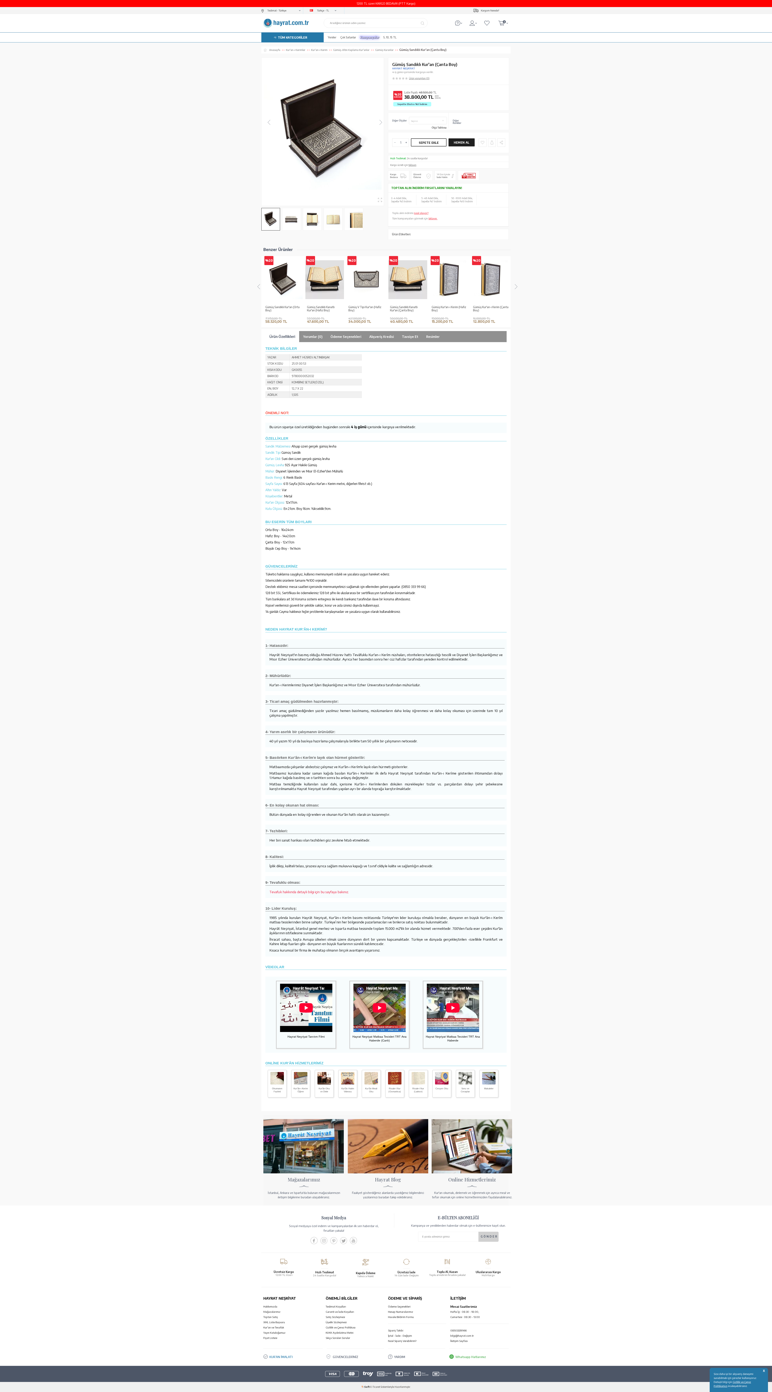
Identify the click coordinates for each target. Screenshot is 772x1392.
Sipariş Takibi (395, 1330)
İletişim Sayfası (459, 1341)
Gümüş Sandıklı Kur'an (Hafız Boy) (490, 309)
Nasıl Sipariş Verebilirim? (402, 1341)
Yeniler (332, 37)
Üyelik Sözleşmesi (336, 1322)
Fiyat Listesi (270, 1338)
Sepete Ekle (429, 142)
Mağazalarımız (271, 1311)
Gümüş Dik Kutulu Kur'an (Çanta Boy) (322, 309)
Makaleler (489, 1088)
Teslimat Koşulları (336, 1306)
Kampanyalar (369, 37)
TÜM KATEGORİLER (292, 37)
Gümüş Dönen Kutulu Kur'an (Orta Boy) (449, 309)
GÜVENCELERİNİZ (345, 1357)
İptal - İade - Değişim (400, 1335)
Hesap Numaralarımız (400, 1311)
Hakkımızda (270, 1306)
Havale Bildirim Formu (401, 1317)
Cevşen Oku (441, 1088)
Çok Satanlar (348, 37)
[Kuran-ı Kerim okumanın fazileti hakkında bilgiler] (277, 1083)
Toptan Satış (270, 1317)
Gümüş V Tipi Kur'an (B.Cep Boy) (282, 309)
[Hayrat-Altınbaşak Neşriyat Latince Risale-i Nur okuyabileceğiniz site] (418, 1083)
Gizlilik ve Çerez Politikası (340, 1327)
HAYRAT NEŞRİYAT (403, 68)
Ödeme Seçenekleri (399, 1306)
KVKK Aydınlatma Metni (339, 1332)
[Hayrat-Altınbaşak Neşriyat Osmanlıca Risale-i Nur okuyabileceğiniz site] (394, 1083)
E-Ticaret (375, 1386)
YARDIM (399, 1357)
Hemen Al (461, 142)
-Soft (365, 1386)
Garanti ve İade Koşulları (340, 1311)
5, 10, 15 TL (389, 37)
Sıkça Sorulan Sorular (338, 1338)
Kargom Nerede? (490, 10)
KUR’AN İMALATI (281, 1357)
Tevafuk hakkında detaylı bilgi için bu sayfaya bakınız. (309, 892)
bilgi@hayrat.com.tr (462, 1335)
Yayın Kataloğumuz (274, 1332)
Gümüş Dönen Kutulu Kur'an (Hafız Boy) (407, 309)
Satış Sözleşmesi (335, 1317)
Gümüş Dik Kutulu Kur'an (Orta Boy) (363, 309)
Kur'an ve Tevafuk (273, 1327)
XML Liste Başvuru (274, 1322)
